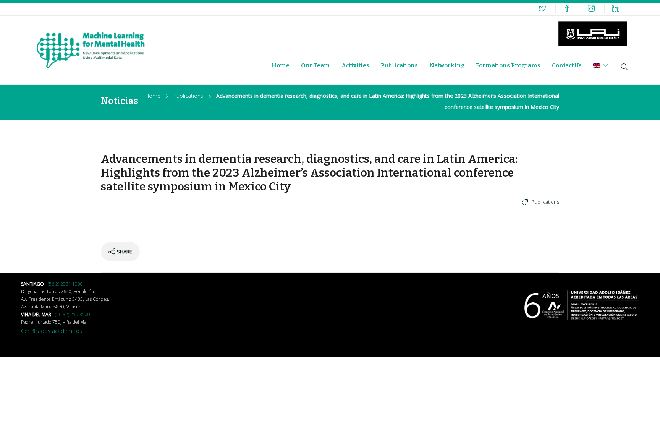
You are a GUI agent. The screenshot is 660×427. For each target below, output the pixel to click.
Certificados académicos (51, 330)
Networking (446, 65)
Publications (399, 65)
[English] (600, 65)
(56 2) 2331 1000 (65, 284)
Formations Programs (508, 65)
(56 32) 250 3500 (72, 314)
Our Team (315, 65)
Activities (355, 65)
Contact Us (567, 65)
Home (281, 65)
